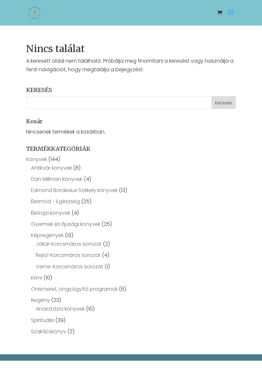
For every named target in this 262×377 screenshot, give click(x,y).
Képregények (47, 235)
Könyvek (36, 159)
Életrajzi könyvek (50, 213)
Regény (40, 300)
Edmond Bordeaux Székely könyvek (74, 190)
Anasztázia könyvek (60, 308)
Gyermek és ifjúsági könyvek (65, 224)
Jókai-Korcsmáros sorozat (69, 244)
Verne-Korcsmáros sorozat (69, 266)
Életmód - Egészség (55, 201)
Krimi (36, 277)
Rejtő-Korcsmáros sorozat (68, 255)
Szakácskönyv (48, 331)
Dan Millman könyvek (56, 179)
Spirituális (42, 320)
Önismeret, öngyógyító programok (74, 289)
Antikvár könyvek (51, 168)
